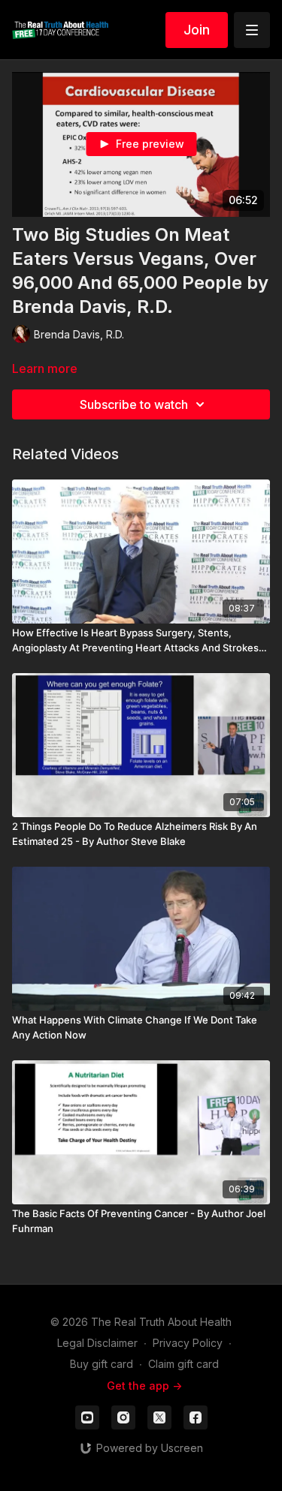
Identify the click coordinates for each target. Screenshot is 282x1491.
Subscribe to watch (134, 404)
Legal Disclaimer (97, 1342)
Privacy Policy (188, 1342)
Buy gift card (101, 1363)
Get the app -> (144, 1385)
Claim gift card (183, 1363)
